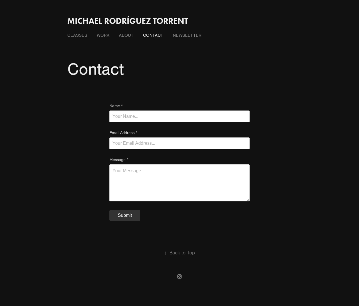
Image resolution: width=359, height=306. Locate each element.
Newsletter (187, 35)
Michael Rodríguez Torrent (127, 21)
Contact (153, 35)
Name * (116, 106)
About (126, 35)
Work (103, 35)
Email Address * (123, 133)
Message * (118, 160)
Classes (77, 35)
